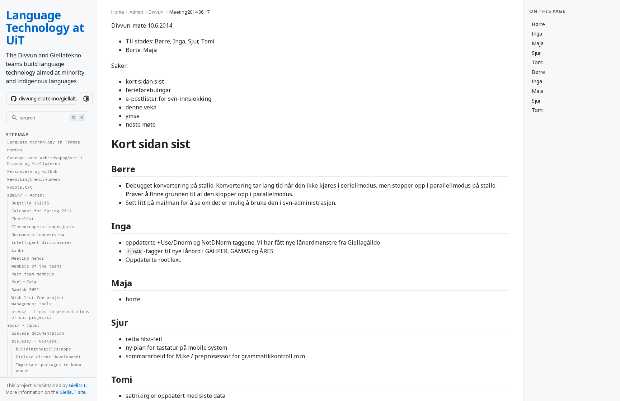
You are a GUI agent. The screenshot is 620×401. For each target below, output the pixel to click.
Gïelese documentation (37, 333)
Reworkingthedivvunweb (33, 179)
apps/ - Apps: (23, 325)
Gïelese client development (48, 357)
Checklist (22, 219)
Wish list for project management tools (37, 301)
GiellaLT (77, 385)
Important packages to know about (48, 368)
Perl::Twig (24, 282)
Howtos (14, 150)
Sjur (536, 52)
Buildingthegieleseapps (43, 349)
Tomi (538, 62)
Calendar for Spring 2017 (41, 211)
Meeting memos (27, 258)
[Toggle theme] (86, 98)
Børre (538, 24)
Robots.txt (19, 187)
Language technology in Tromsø (43, 142)
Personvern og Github (32, 171)
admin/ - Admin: (26, 195)
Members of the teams (36, 266)
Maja (538, 43)
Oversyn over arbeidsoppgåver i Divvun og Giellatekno (45, 161)
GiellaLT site (73, 392)
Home (117, 12)
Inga (537, 33)
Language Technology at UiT (45, 27)
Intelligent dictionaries (41, 242)
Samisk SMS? (25, 290)
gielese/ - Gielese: (35, 341)
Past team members (32, 274)
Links (17, 250)
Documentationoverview (37, 234)
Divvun (156, 12)
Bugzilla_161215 (30, 203)
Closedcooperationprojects (42, 227)
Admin (136, 12)
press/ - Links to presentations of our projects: (50, 315)
